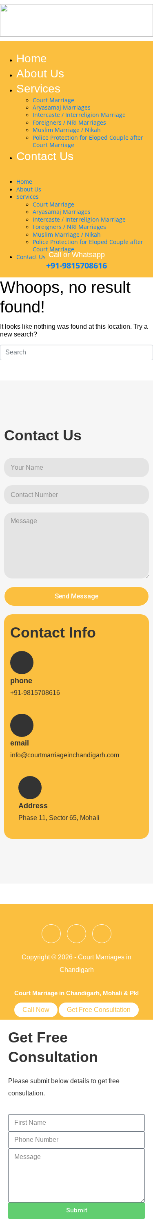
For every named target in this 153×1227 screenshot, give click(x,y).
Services (38, 88)
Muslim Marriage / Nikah (67, 130)
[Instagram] (76, 933)
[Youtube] (101, 933)
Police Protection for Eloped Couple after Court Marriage (88, 141)
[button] (72, 174)
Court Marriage (53, 100)
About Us (40, 73)
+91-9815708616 (76, 265)
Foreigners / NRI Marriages (69, 122)
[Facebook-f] (51, 933)
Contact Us (44, 156)
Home (31, 58)
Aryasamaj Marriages (62, 107)
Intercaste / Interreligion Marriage (79, 115)
